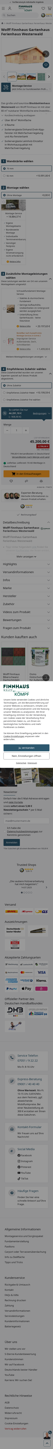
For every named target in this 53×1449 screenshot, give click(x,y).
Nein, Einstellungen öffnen (26, 756)
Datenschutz (21, 763)
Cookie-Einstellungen (14, 736)
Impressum (32, 763)
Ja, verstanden (26, 747)
